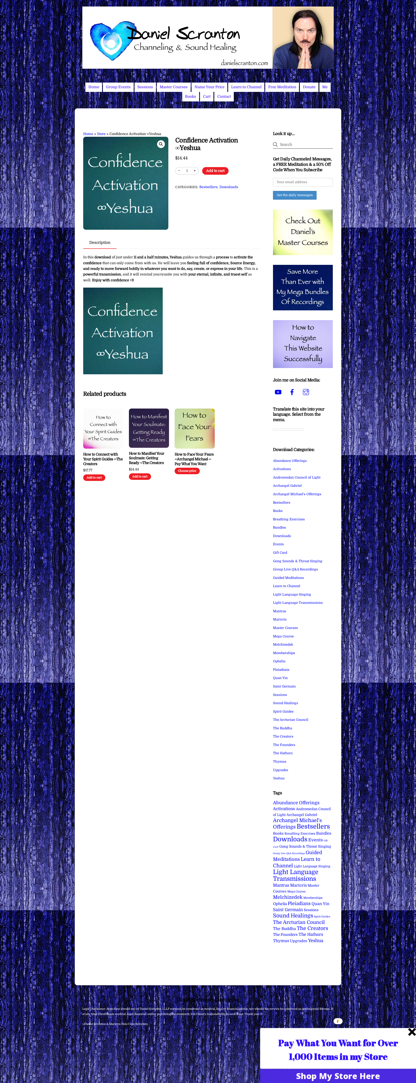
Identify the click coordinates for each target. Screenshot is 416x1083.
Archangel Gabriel (287, 486)
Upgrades (280, 770)
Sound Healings (285, 703)
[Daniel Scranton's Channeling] (208, 67)
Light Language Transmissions (298, 603)
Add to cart (215, 171)
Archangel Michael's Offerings (297, 494)
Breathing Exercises (289, 519)
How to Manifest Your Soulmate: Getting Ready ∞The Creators (146, 458)
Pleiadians (281, 670)
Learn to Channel (246, 87)
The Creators (283, 736)
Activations (282, 469)
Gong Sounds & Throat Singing (297, 561)
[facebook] (293, 392)
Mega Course (283, 636)
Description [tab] (99, 242)
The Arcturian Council (290, 720)
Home (93, 87)
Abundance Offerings (290, 461)
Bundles (279, 527)
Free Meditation (282, 87)
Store (101, 134)
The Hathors (283, 753)
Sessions (145, 87)
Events (278, 544)
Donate (309, 87)
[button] (161, 144)
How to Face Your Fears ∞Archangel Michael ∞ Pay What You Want (194, 459)
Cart (207, 96)
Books (190, 96)
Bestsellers (208, 187)
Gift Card (280, 553)
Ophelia (279, 661)
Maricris (280, 619)
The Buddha (282, 728)
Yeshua (278, 778)
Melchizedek (283, 645)
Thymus (279, 762)
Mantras (279, 611)
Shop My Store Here (338, 1075)
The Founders (284, 745)
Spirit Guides (283, 711)
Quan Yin (280, 678)
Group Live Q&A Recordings (295, 569)
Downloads (228, 187)
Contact (224, 96)
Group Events (118, 87)
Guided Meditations (288, 578)
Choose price (187, 470)
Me (325, 87)
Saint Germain (284, 686)
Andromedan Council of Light (296, 477)
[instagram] (307, 392)
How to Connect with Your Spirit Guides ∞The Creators (103, 459)
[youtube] (279, 392)
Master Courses (174, 87)
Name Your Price (209, 87)
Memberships (284, 653)
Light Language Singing (292, 594)
